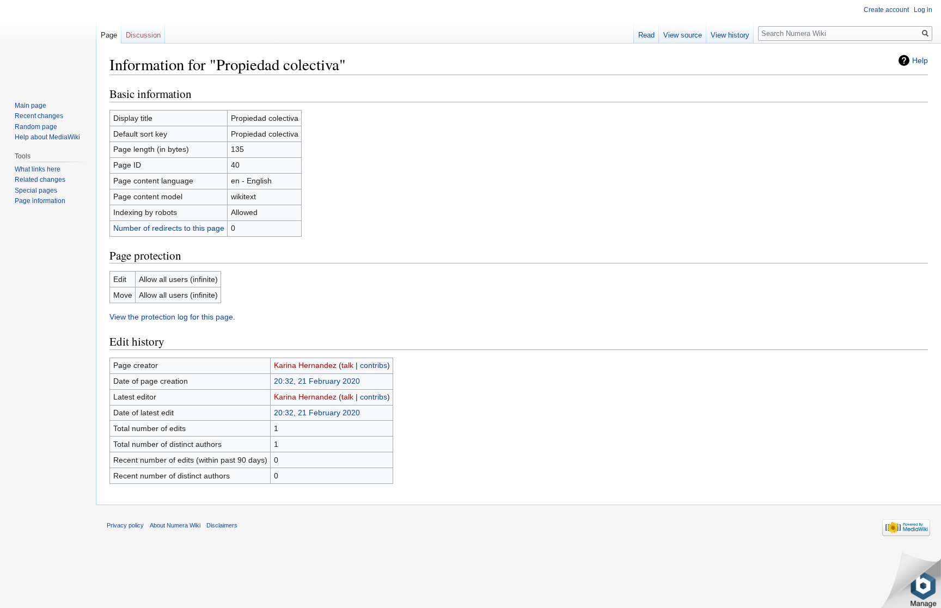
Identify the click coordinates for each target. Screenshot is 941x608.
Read (646, 35)
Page (109, 35)
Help (920, 60)
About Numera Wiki (175, 525)
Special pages (36, 190)
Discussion (143, 35)
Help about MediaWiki (47, 137)
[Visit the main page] (47, 43)
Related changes (40, 179)
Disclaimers (221, 525)
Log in (923, 10)
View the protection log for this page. (172, 316)
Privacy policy (125, 525)
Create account (886, 10)
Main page (30, 105)
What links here (37, 169)
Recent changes (39, 116)
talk (347, 365)
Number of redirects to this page (168, 228)
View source (682, 35)
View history (730, 35)
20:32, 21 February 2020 (317, 381)
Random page (36, 127)
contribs (373, 365)
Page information (40, 201)
